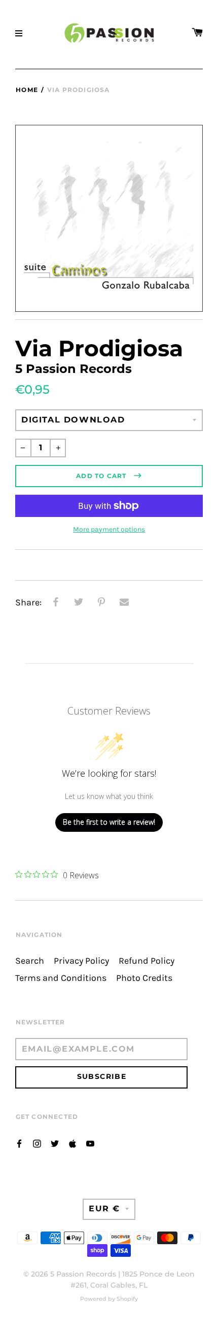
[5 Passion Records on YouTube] (90, 1143)
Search (29, 961)
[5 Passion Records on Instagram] (37, 1143)
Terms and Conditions (60, 978)
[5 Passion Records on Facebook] (19, 1143)
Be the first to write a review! (109, 822)
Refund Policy (146, 961)
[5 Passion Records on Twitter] (55, 1143)
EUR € (104, 1208)
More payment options (109, 529)
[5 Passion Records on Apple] (72, 1143)
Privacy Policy (81, 961)
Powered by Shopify (109, 1298)
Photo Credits (144, 978)
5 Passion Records (83, 1274)
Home (27, 89)
